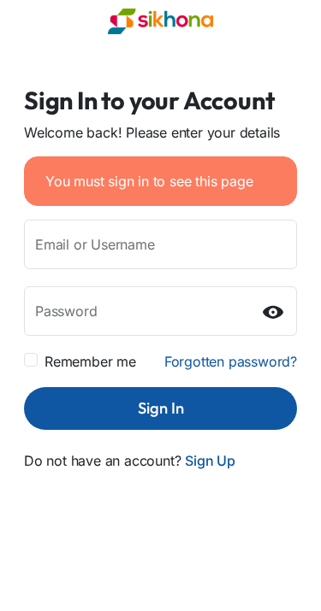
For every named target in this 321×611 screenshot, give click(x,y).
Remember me (90, 361)
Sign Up (210, 460)
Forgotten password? (230, 361)
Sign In (161, 408)
